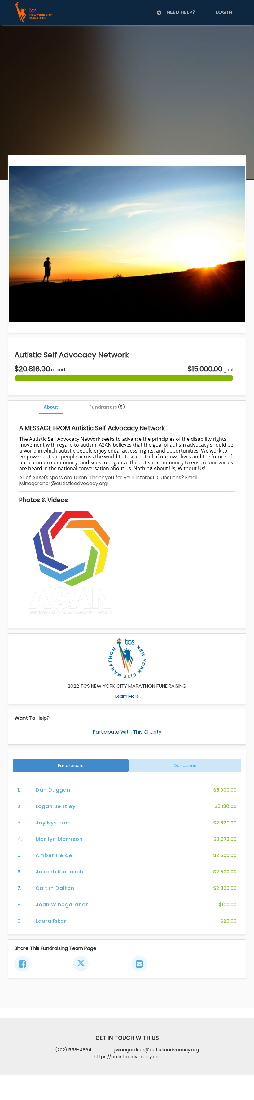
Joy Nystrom (53, 822)
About (51, 407)
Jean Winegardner (62, 904)
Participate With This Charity (127, 732)
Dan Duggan (53, 789)
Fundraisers (107, 407)
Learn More (127, 696)
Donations (185, 765)
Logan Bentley (56, 806)
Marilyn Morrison (59, 839)
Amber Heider (55, 855)
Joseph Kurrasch (59, 871)
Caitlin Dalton (55, 888)
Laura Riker (51, 921)
